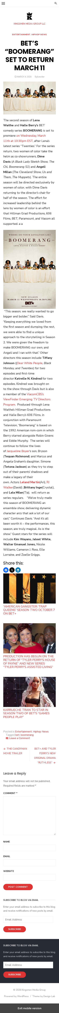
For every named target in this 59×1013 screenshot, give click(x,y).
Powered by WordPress (16, 996)
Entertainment (21, 34)
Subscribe (14, 929)
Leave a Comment (19, 738)
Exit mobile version (29, 1008)
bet (17, 735)
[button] (3, 3)
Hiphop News (39, 34)
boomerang (27, 735)
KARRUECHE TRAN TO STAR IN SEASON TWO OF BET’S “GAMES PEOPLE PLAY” (26, 713)
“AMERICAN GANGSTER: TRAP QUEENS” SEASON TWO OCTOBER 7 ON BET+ (29, 610)
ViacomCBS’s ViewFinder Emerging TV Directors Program (26, 399)
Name (6, 841)
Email (6, 856)
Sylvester (40, 76)
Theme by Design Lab (43, 996)
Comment (10, 793)
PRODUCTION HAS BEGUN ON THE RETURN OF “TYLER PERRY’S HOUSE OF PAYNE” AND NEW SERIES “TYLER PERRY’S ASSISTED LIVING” (29, 661)
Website (8, 871)
